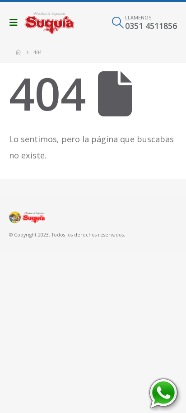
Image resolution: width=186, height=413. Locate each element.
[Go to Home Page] (18, 52)
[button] (16, 22)
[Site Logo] (49, 22)
